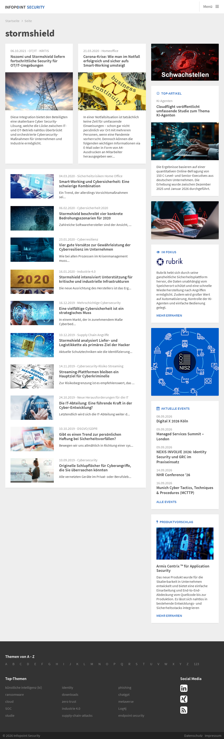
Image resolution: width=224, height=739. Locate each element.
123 (196, 664)
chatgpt (124, 694)
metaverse (126, 701)
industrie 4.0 (71, 708)
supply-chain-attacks (77, 715)
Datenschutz (193, 735)
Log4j (122, 708)
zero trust (69, 701)
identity (67, 687)
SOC (8, 708)
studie (9, 715)
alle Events (166, 502)
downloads (70, 694)
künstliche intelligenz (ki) (23, 687)
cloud (9, 701)
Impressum (213, 735)
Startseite (12, 21)
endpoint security (131, 715)
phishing (124, 687)
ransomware (14, 694)
